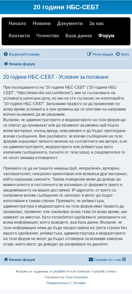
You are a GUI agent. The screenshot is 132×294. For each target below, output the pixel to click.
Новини (42, 23)
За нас (96, 23)
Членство (47, 35)
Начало (17, 23)
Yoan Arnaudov (76, 277)
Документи (70, 23)
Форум (106, 35)
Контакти (19, 35)
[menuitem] (21, 54)
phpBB (59, 271)
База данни (78, 35)
